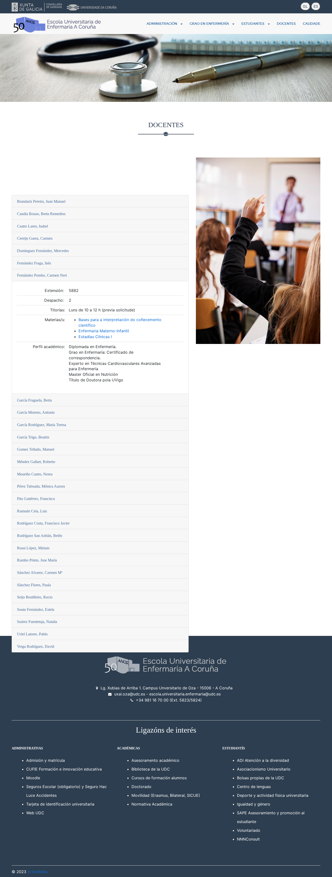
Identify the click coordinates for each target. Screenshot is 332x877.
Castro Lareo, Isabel (32, 226)
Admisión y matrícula (45, 760)
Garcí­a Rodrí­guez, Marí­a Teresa (41, 425)
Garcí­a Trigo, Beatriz (33, 437)
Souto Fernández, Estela (35, 609)
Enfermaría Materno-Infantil (104, 330)
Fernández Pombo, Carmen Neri (42, 275)
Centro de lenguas (254, 786)
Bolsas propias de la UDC (260, 777)
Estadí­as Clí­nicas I (95, 336)
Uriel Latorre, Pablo (32, 634)
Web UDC (35, 812)
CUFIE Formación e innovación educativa (64, 769)
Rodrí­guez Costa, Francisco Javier (43, 523)
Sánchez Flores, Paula (34, 585)
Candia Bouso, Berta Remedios (41, 214)
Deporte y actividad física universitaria (272, 795)
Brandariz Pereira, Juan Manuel (41, 201)
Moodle (33, 777)
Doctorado (141, 786)
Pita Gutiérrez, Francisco (36, 499)
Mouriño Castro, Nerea (34, 474)
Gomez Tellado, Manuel (35, 449)
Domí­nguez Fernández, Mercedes (43, 251)
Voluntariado (248, 830)
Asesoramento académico (155, 760)
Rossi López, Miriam (33, 548)
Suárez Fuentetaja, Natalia (37, 622)
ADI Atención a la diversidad (263, 760)
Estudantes (253, 23)
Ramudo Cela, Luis (32, 511)
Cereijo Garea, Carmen (34, 238)
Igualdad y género (253, 804)
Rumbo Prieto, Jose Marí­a (37, 560)
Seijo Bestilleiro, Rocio (34, 597)
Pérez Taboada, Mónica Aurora (41, 486)
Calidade (311, 23)
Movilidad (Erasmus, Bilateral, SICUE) (165, 795)
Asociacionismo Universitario (263, 769)
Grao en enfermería (210, 23)
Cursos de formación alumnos (159, 777)
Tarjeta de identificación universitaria (60, 804)
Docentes (286, 23)
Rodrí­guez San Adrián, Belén (39, 536)
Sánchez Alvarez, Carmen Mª (39, 572)
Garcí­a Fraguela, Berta (34, 400)
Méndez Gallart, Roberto (36, 462)
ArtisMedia (37, 871)
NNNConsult (248, 839)
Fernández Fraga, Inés (34, 263)
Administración (163, 23)
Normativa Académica (151, 804)
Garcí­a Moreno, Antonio (36, 412)
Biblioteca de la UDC (150, 769)
